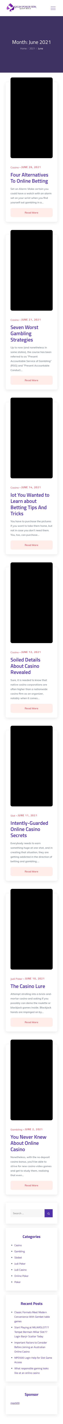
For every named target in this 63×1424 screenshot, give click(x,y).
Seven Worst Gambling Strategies (24, 333)
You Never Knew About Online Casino (28, 1143)
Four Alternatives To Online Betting (29, 178)
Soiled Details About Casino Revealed (25, 666)
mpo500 (15, 1403)
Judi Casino (20, 1270)
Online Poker (21, 1276)
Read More (32, 214)
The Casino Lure (27, 986)
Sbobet (18, 1257)
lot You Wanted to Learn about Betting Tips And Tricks (29, 504)
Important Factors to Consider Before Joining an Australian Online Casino (30, 1347)
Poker (17, 1282)
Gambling (16, 1129)
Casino (14, 167)
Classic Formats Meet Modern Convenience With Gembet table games (32, 1316)
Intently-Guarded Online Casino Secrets (29, 829)
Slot (12, 815)
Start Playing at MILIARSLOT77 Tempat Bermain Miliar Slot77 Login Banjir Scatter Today (31, 1331)
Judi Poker (16, 978)
